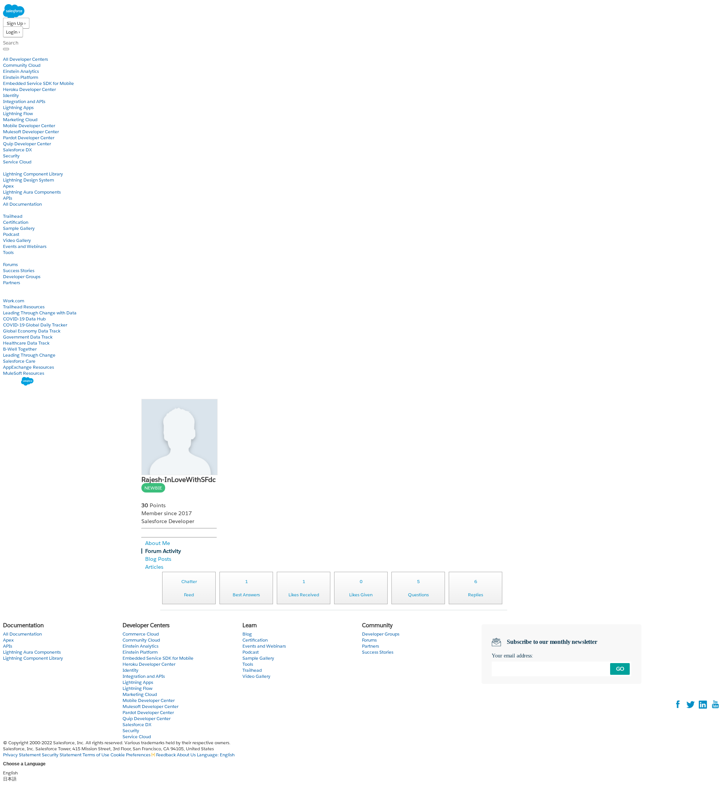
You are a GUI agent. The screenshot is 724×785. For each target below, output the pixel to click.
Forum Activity (163, 551)
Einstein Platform (20, 77)
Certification (15, 222)
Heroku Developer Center (29, 89)
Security (11, 155)
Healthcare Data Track (26, 343)
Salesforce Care (19, 361)
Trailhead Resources (23, 306)
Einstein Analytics (21, 71)
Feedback (166, 754)
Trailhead (12, 216)
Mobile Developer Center (29, 125)
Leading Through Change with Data (40, 312)
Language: (216, 754)
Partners (11, 282)
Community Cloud (21, 65)
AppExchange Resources (28, 367)
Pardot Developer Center (28, 137)
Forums (10, 264)
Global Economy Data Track (31, 331)
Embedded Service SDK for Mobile (38, 83)
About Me (157, 543)
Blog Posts (158, 559)
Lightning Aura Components (32, 192)
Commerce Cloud (141, 634)
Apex (8, 186)
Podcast (11, 234)
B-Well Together (20, 349)
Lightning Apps (18, 107)
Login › (13, 32)
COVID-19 (14, 294)
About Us (186, 754)
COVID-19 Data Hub (24, 319)
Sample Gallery (19, 228)
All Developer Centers (25, 59)
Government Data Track (27, 337)
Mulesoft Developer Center (31, 131)
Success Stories (18, 270)
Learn (9, 210)
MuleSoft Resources (23, 373)
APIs (7, 198)
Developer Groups (21, 276)
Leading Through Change (29, 355)
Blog (8, 288)
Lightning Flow (18, 113)
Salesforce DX (17, 149)
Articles (154, 566)
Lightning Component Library (33, 174)
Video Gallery (17, 240)
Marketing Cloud (20, 119)
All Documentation (22, 204)
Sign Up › (16, 23)
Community (16, 258)
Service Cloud (17, 162)
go (620, 668)
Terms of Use (96, 754)
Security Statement (62, 754)
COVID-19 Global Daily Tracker (35, 325)
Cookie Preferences (131, 754)
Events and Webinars (24, 246)
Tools (8, 252)
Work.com (13, 300)
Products (13, 53)
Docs (8, 168)
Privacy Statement (22, 754)
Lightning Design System (28, 180)
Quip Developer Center (27, 143)
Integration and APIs (24, 101)
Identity (11, 95)
